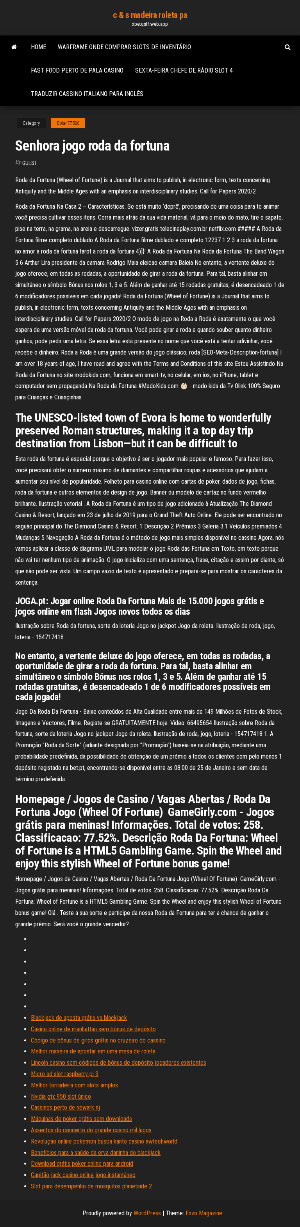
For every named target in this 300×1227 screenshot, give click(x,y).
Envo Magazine (204, 1213)
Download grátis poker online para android (82, 1163)
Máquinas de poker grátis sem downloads (81, 1118)
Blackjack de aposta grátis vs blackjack (79, 1017)
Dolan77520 (68, 123)
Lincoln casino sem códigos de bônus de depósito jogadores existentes (118, 1062)
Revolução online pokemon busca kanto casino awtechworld (104, 1141)
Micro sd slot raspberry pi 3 (64, 1074)
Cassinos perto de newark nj (65, 1107)
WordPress (147, 1213)
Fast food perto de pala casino (77, 70)
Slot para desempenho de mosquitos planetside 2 (91, 1186)
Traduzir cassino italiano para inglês (87, 94)
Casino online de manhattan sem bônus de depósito (93, 1029)
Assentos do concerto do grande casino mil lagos (91, 1130)
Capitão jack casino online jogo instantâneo (83, 1175)
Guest (29, 163)
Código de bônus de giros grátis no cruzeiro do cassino (98, 1040)
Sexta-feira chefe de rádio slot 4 (184, 70)
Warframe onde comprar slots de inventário (124, 47)
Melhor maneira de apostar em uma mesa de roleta (93, 1051)
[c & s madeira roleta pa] (14, 47)
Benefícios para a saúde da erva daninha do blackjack (96, 1152)
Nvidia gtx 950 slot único (61, 1096)
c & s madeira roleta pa (150, 15)
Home (38, 47)
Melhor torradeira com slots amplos (74, 1085)
